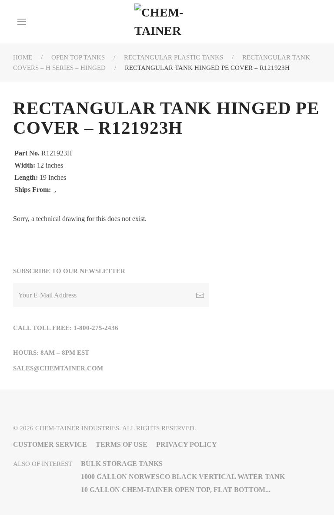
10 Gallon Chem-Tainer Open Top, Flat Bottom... (176, 489)
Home (22, 57)
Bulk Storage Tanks (122, 463)
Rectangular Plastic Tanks (173, 57)
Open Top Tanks (78, 57)
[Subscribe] (200, 295)
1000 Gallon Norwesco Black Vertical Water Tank (183, 476)
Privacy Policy (186, 444)
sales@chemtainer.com (58, 368)
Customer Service (50, 444)
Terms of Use (121, 444)
